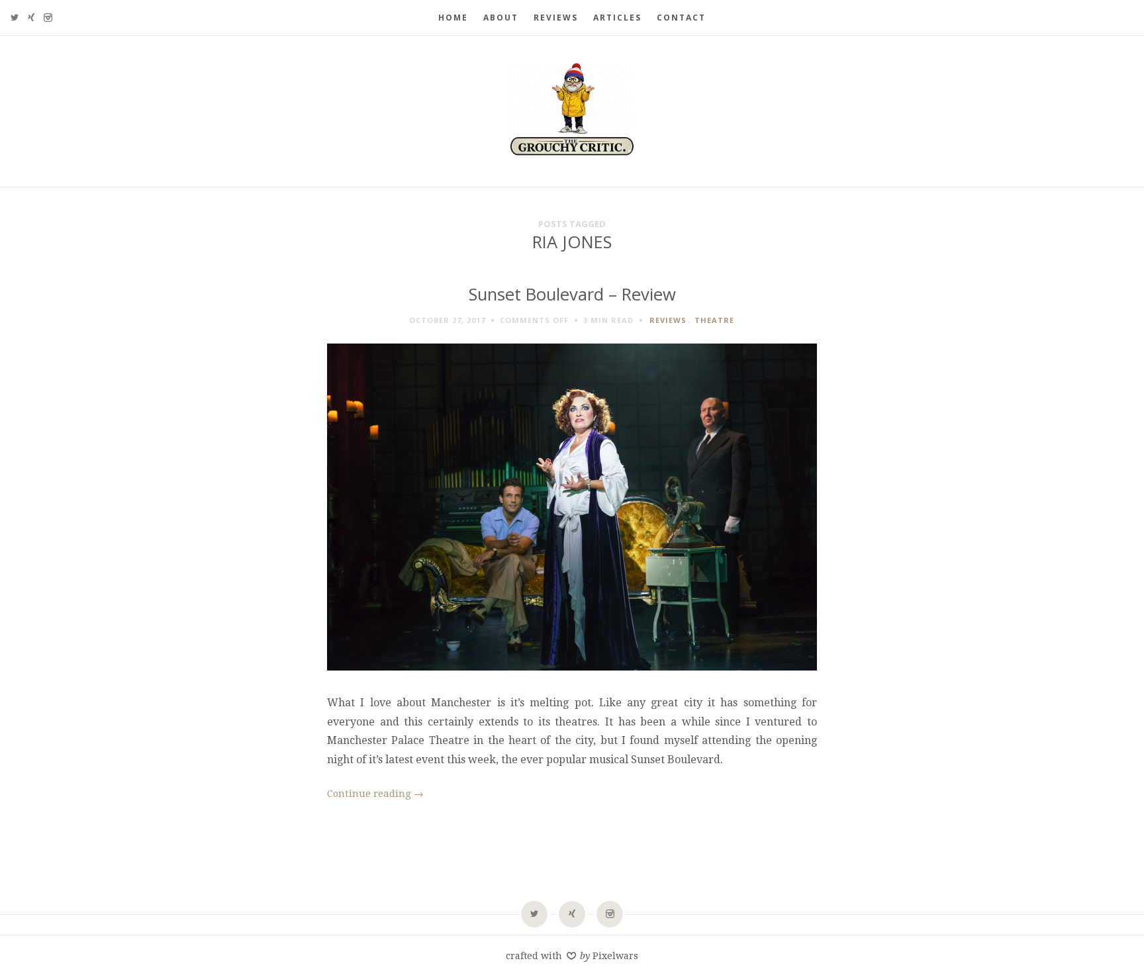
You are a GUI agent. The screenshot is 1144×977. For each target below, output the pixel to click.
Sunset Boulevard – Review (572, 294)
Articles (617, 17)
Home (453, 17)
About (500, 17)
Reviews (556, 17)
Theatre (714, 320)
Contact (681, 17)
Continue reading (375, 794)
